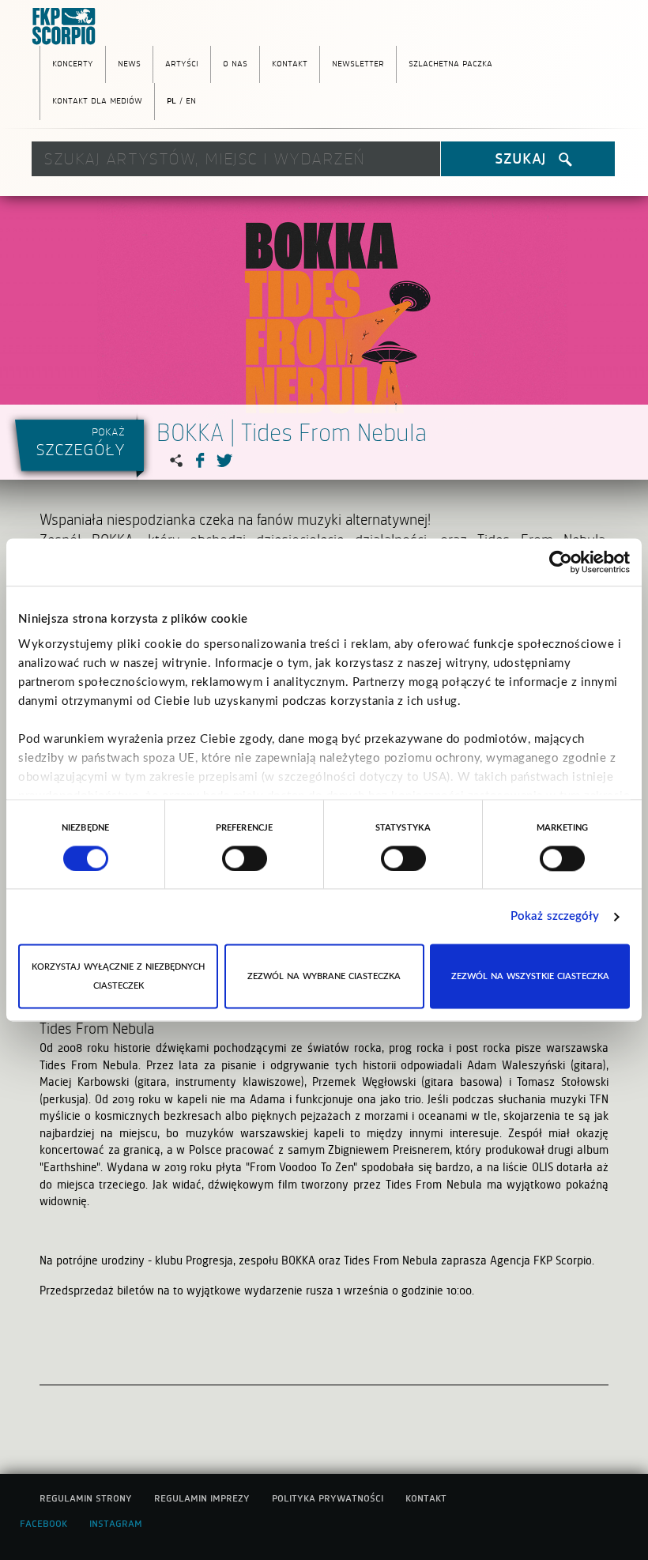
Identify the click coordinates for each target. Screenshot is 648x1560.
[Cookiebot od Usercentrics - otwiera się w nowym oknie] (561, 562)
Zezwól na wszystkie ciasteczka (530, 976)
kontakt (425, 1497)
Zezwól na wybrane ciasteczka (324, 976)
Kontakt (289, 62)
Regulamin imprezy (202, 1497)
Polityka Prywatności (327, 1497)
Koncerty (72, 62)
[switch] (244, 858)
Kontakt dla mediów (97, 99)
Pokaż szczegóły (555, 916)
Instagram (115, 1523)
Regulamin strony (86, 1497)
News (129, 62)
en (191, 100)
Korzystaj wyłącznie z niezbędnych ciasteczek (118, 976)
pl (171, 100)
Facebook (43, 1523)
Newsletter (358, 62)
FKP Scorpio (67, 27)
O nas (235, 62)
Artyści (181, 62)
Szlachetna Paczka (450, 62)
